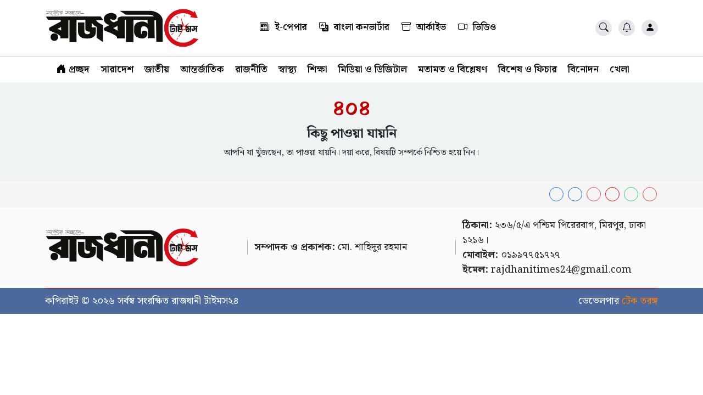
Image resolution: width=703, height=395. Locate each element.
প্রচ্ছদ (78, 69)
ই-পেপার (289, 27)
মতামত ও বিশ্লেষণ (452, 69)
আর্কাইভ (430, 27)
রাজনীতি (251, 69)
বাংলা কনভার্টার (360, 27)
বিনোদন (583, 69)
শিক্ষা (317, 69)
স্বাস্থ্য (287, 69)
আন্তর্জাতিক (202, 69)
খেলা (619, 69)
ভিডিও (483, 27)
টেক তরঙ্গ (640, 301)
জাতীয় (156, 69)
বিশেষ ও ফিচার (527, 69)
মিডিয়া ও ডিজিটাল (372, 69)
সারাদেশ (117, 69)
